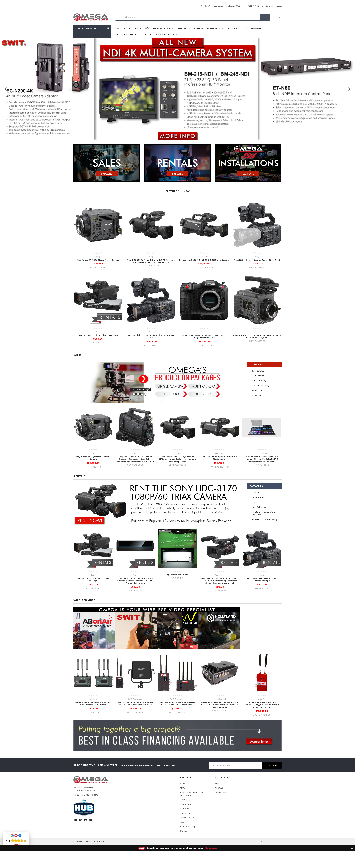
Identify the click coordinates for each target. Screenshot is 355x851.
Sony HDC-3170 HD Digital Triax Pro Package (97, 335)
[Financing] (177, 735)
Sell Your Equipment (128, 34)
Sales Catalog (258, 371)
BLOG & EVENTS (236, 28)
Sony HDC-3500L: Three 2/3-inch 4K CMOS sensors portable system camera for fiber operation (151, 261)
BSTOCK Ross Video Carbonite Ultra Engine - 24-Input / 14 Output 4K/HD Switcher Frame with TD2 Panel (261, 459)
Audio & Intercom (260, 507)
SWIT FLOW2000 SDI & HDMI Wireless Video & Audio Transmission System (177, 703)
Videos (148, 34)
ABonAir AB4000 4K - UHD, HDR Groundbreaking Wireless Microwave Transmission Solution (262, 704)
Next (349, 89)
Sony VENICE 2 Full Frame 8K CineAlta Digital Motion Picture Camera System (257, 336)
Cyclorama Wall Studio (177, 575)
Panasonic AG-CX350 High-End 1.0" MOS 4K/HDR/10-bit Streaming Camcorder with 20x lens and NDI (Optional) (220, 580)
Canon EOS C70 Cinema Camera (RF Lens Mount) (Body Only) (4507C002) (204, 336)
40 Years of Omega (167, 34)
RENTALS (134, 28)
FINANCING (256, 28)
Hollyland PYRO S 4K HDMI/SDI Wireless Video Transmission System (93, 703)
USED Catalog (258, 376)
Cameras (256, 492)
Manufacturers (258, 390)
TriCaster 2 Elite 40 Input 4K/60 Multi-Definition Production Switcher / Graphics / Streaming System (135, 580)
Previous (6, 89)
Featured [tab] (172, 191)
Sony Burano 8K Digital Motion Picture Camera (97, 260)
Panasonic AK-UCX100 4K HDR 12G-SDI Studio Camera (204, 260)
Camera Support (259, 497)
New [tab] (187, 191)
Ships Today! (257, 395)
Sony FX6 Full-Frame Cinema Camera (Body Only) (257, 260)
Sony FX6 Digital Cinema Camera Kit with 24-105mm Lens (151, 336)
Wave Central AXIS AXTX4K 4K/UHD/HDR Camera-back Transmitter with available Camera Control (220, 704)
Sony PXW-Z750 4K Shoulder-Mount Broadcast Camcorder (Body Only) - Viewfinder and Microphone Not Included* (135, 459)
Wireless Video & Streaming (264, 520)
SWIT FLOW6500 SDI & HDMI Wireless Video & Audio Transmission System (135, 703)
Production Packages (261, 385)
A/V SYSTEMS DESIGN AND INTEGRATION (166, 28)
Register (278, 6)
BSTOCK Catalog (259, 380)
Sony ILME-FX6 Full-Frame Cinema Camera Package (262, 579)
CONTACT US (214, 28)
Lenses (255, 502)
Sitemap (183, 831)
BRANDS (198, 28)
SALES (119, 28)
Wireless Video (84, 600)
